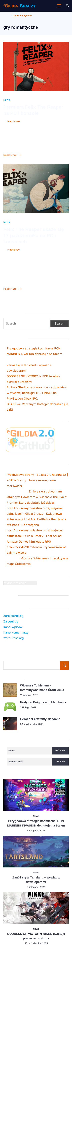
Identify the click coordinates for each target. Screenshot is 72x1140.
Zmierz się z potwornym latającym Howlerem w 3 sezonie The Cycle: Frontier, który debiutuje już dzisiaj (37, 497)
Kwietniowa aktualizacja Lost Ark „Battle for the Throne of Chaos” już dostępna (36, 519)
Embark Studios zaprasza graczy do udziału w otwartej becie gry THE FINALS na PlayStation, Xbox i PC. (37, 393)
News (6, 99)
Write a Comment (13, 126)
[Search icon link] (66, 6)
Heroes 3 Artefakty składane (40, 719)
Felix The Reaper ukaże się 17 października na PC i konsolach (33, 235)
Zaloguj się (10, 621)
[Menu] (59, 5)
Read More (10, 155)
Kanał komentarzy (15, 632)
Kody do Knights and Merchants (43, 702)
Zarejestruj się (13, 616)
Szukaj (64, 665)
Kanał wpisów (12, 627)
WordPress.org (13, 638)
